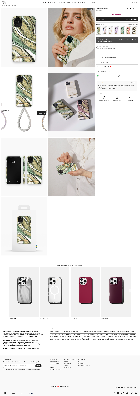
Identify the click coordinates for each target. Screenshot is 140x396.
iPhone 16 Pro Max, (110, 331)
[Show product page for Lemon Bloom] (128, 30)
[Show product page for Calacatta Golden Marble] (134, 30)
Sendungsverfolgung (55, 361)
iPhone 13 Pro (95, 333)
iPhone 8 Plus (117, 334)
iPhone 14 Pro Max (82, 333)
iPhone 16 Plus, (102, 331)
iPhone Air (73, 331)
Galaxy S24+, (127, 336)
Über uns (66, 361)
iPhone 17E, (78, 331)
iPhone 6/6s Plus (57, 336)
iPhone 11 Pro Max (61, 334)
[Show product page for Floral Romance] (104, 30)
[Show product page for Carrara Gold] (110, 30)
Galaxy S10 (95, 339)
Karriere (65, 365)
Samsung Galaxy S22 (80, 338)
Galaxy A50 (82, 339)
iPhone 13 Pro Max (103, 333)
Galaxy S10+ (101, 339)
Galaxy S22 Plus (90, 338)
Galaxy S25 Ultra (113, 336)
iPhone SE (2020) (104, 334)
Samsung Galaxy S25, (96, 336)
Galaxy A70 (76, 339)
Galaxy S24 (120, 336)
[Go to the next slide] (45, 89)
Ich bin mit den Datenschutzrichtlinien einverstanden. (23, 369)
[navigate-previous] (130, 290)
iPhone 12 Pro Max (131, 333)
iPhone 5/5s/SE (65, 336)
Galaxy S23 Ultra (70, 338)
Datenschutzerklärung (34, 369)
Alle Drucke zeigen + (133, 24)
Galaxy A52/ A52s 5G (108, 338)
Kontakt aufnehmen (55, 363)
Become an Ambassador (84, 365)
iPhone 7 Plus (128, 334)
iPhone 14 (61, 333)
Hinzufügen (42, 113)
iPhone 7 (123, 334)
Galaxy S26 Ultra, (87, 336)
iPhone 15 (117, 331)
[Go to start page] (4, 2)
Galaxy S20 (53, 339)
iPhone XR (92, 334)
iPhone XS (79, 334)
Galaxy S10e (107, 339)
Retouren (52, 367)
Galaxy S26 (72, 336)
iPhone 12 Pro (118, 333)
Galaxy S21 (116, 338)
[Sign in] (126, 2)
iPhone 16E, (84, 331)
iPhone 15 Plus (130, 331)
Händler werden (67, 367)
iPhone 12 (124, 333)
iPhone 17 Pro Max (66, 331)
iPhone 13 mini (111, 333)
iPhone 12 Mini (53, 334)
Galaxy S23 (56, 338)
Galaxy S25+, (105, 336)
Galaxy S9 (113, 339)
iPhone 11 (74, 334)
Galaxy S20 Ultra (69, 339)
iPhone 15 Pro (123, 331)
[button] (126, 387)
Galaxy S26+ (79, 336)
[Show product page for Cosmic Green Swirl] (98, 30)
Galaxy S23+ (62, 338)
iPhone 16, (89, 331)
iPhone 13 (89, 333)
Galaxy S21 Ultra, (132, 338)
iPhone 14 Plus (74, 333)
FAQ (51, 365)
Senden (38, 365)
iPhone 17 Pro (58, 331)
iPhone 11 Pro (69, 334)
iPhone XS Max (85, 334)
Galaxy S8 (124, 339)
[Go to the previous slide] (2, 89)
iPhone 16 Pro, (95, 331)
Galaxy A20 (89, 339)
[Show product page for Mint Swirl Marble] (122, 30)
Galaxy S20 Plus (60, 339)
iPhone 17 (52, 331)
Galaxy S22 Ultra (98, 338)
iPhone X (97, 334)
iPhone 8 (111, 334)
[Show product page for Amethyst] (116, 30)
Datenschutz (81, 363)
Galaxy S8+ (130, 339)
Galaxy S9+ (119, 339)
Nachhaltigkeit (67, 363)
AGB (79, 361)
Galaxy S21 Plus (123, 338)
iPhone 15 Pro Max (54, 333)
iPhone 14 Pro (67, 333)
